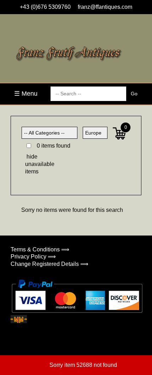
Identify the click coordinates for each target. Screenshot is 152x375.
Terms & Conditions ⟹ (40, 249)
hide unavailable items (37, 164)
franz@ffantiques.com (105, 7)
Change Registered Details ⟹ (49, 264)
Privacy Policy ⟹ (33, 257)
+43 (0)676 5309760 (45, 7)
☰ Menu (25, 93)
